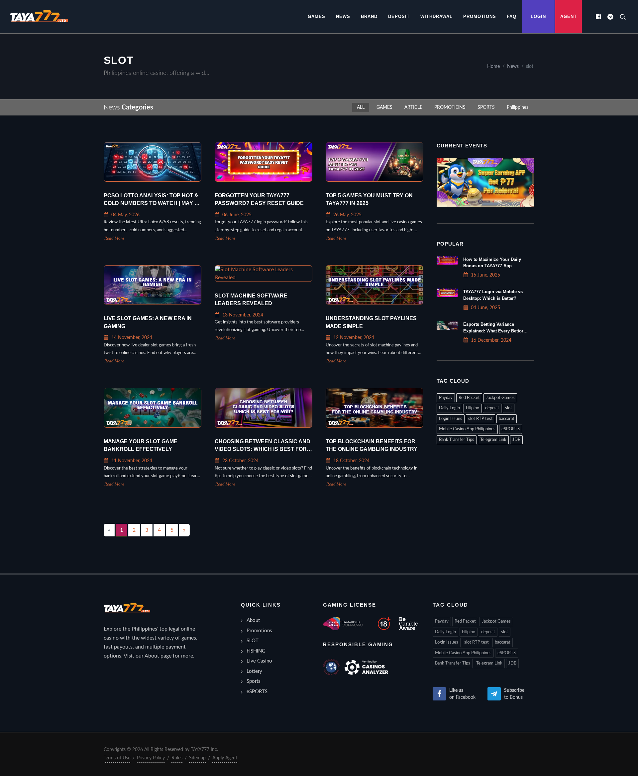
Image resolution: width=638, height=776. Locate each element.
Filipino (472, 408)
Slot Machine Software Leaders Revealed (251, 299)
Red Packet (469, 398)
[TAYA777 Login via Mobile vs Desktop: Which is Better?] (447, 293)
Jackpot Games (500, 398)
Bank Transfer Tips (456, 440)
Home (493, 66)
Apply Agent (224, 758)
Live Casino (259, 661)
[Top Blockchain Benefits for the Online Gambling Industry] (374, 408)
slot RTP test (480, 419)
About (253, 620)
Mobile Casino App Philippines (467, 429)
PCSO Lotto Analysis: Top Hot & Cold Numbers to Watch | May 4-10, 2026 (151, 200)
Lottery (254, 671)
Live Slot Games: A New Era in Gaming (148, 322)
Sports (254, 681)
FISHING (256, 651)
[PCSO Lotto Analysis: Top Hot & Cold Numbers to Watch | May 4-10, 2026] (152, 162)
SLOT (253, 640)
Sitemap (197, 758)
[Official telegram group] (610, 16)
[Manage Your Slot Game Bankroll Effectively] (152, 408)
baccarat (506, 419)
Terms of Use (117, 758)
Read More (114, 238)
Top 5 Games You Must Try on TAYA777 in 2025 (369, 199)
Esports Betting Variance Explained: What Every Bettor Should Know (493, 330)
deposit (492, 408)
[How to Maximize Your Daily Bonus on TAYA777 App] (447, 260)
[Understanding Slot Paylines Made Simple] (374, 285)
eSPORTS (510, 429)
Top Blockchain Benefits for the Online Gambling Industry (371, 445)
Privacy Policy (151, 758)
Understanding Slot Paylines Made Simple (371, 322)
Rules (176, 758)
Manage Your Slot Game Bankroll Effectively (140, 445)
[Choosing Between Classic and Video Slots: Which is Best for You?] (263, 408)
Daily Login (449, 408)
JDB (516, 440)
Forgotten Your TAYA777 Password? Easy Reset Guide (259, 199)
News (513, 66)
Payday (446, 398)
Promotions (259, 630)
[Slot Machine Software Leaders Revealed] (263, 273)
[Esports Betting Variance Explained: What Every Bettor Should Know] (447, 325)
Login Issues (450, 419)
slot (508, 408)
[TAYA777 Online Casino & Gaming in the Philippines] (39, 16)
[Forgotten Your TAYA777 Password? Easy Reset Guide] (263, 162)
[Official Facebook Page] (598, 16)
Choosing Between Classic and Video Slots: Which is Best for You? (262, 446)
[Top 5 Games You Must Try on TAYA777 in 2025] (374, 162)
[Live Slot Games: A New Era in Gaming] (152, 285)
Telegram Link (493, 440)
